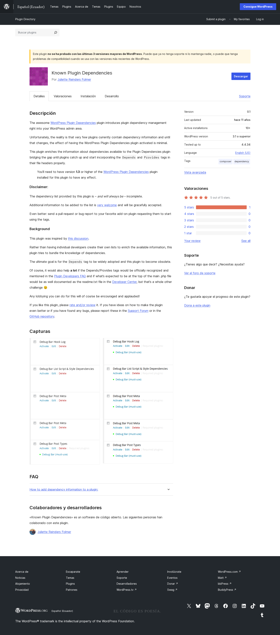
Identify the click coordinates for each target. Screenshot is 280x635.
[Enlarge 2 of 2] (168, 343)
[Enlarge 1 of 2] (95, 343)
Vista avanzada (195, 172)
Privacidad (22, 589)
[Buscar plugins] (55, 32)
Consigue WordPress (258, 6)
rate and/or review (82, 305)
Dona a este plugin (197, 305)
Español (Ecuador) (62, 610)
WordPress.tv (127, 589)
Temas (70, 577)
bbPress (225, 583)
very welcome (107, 205)
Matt (222, 577)
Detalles (39, 96)
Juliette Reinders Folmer (74, 79)
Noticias (20, 577)
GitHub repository (42, 316)
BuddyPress (227, 589)
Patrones (71, 589)
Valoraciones (63, 96)
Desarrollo (112, 96)
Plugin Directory (25, 19)
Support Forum (138, 311)
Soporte (244, 96)
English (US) (242, 152)
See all (245, 241)
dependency (241, 161)
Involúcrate (174, 571)
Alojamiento (22, 583)
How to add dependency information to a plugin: (64, 489)
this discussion (78, 238)
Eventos (172, 577)
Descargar (241, 76)
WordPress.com (229, 571)
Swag (172, 589)
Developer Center (124, 282)
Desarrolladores (127, 583)
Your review (192, 241)
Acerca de (21, 571)
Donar (172, 583)
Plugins (70, 583)
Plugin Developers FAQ (70, 276)
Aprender (123, 571)
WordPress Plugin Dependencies (73, 123)
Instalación (88, 96)
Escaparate (73, 571)
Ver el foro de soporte (199, 273)
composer (225, 161)
